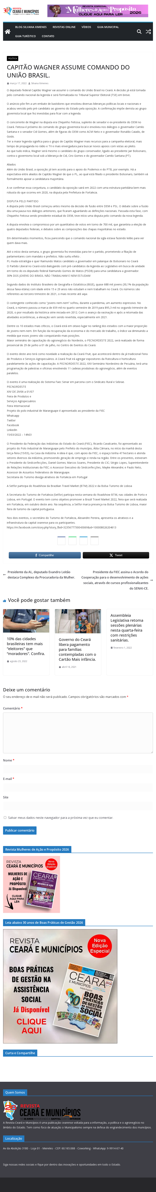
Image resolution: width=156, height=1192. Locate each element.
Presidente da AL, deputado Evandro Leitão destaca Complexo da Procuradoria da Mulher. (41, 575)
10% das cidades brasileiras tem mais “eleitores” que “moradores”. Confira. (26, 646)
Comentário (13, 708)
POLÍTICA (12, 58)
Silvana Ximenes (39, 83)
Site (5, 797)
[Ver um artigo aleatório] (148, 31)
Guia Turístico (25, 36)
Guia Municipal (108, 27)
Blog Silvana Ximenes (31, 27)
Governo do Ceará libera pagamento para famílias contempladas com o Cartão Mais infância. (77, 649)
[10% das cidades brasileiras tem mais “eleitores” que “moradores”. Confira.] (26, 612)
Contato (48, 36)
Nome (8, 760)
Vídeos (86, 27)
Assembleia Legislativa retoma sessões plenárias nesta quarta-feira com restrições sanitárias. (127, 628)
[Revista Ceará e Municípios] (7, 31)
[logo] (41, 1102)
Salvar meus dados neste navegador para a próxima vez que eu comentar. (60, 818)
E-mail (8, 779)
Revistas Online (64, 27)
